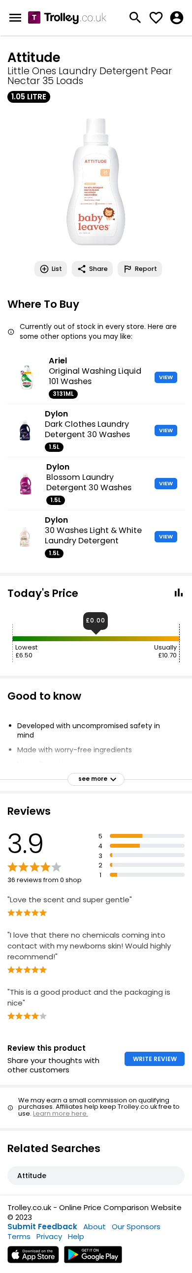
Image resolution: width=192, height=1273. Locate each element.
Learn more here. (60, 1113)
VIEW (166, 377)
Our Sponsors (136, 1226)
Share (98, 268)
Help (76, 1236)
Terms (19, 1236)
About (94, 1226)
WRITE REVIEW (155, 1059)
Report (146, 268)
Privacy (49, 1236)
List (57, 268)
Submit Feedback (42, 1226)
